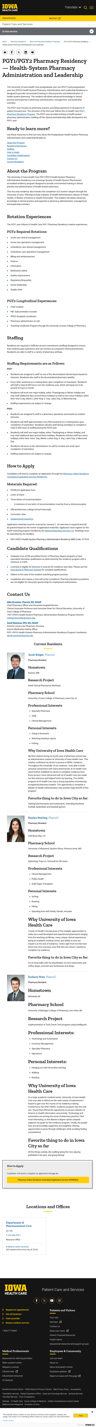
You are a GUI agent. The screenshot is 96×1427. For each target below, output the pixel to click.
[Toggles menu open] (91, 7)
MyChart (54, 1322)
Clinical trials (8, 1371)
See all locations (13, 1314)
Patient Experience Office (30, 1394)
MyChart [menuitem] (53, 18)
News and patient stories (61, 1367)
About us (54, 1362)
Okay (81, 1416)
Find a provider (13, 1318)
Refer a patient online (12, 1362)
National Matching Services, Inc (59, 530)
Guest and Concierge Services (54, 1394)
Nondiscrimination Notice (12, 1389)
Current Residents (15, 162)
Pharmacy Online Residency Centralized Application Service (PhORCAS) (48, 1180)
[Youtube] (52, 1300)
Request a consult (10, 1367)
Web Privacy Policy (61, 1389)
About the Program (16, 143)
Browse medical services (17, 1323)
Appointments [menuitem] (9, 18)
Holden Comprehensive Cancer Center (63, 1401)
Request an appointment (17, 1310)
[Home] (11, 8)
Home (4, 42)
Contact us (55, 1326)
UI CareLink (7, 1380)
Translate (71, 7)
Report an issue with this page (63, 1376)
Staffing (10, 149)
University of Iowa (32, 1404)
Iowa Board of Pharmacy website (26, 570)
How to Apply (13, 152)
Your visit (54, 1317)
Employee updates (58, 1371)
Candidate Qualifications (18, 155)
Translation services (10, 1394)
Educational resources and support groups (69, 1344)
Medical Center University (18, 1247)
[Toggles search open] (86, 7)
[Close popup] (92, 1412)
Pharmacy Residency (18, 42)
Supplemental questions (22, 519)
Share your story (57, 1331)
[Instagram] (59, 1300)
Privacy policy (8, 1420)
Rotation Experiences (17, 146)
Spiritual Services (75, 1394)
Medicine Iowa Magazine (12, 1404)
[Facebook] (37, 1300)
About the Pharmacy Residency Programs (45, 42)
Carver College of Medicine (35, 1401)
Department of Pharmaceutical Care (18, 1224)
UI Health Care (17, 1401)
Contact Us (12, 158)
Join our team (56, 1358)
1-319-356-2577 (13, 1235)
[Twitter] (44, 1300)
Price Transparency (27, 1397)
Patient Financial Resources (62, 1335)
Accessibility (76, 1389)
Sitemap (5, 1401)
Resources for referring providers (17, 1358)
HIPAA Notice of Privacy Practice (38, 1389)
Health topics (56, 1339)
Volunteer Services (9, 1397)
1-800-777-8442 (9, 1330)
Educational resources (12, 1376)
